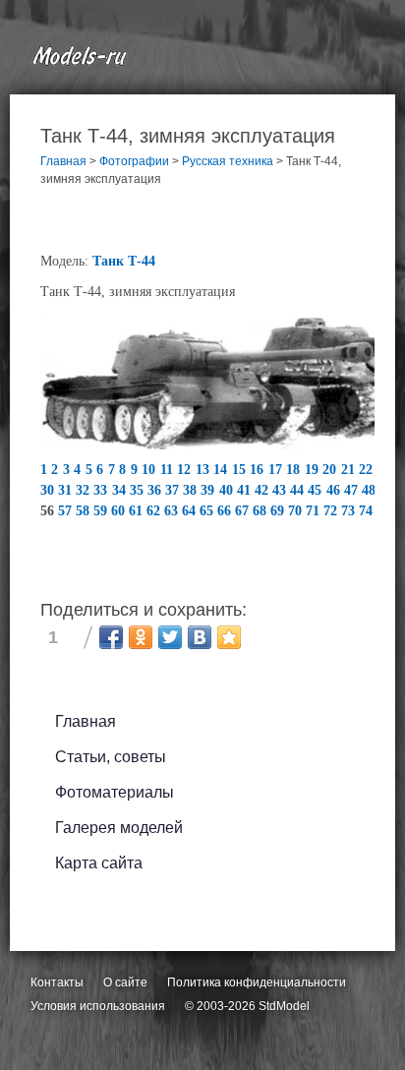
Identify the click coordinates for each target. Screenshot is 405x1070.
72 (332, 511)
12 (186, 469)
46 (335, 490)
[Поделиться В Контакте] (199, 637)
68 (261, 511)
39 (209, 490)
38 (192, 490)
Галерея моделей (119, 827)
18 (295, 469)
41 (246, 490)
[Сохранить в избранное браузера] (229, 637)
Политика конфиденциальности (256, 982)
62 (155, 511)
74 (367, 511)
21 (350, 469)
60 (120, 511)
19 (314, 469)
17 (277, 469)
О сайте (125, 982)
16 (259, 469)
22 (368, 469)
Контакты (57, 982)
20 (331, 469)
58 (84, 511)
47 (353, 490)
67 (244, 511)
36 (156, 490)
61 (137, 511)
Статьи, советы (110, 756)
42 (263, 490)
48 (370, 490)
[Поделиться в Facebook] (111, 637)
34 (121, 490)
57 (67, 511)
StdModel (284, 1006)
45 (316, 490)
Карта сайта (99, 863)
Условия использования (97, 1006)
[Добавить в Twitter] (170, 637)
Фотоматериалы (114, 792)
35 (138, 490)
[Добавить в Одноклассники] (140, 637)
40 (228, 490)
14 (222, 469)
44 (299, 490)
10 (151, 469)
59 (102, 511)
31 (67, 490)
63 (173, 511)
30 (49, 490)
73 (350, 511)
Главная (85, 721)
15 (241, 469)
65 (208, 511)
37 (174, 490)
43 (281, 490)
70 (297, 511)
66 (226, 511)
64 (191, 511)
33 (102, 490)
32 (84, 490)
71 (314, 511)
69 (279, 511)
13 (205, 469)
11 (169, 469)
